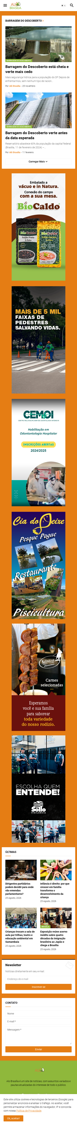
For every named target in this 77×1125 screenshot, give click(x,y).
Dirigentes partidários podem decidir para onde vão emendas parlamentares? (19, 888)
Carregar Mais (37, 161)
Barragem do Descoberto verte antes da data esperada (36, 135)
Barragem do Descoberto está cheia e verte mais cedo (37, 69)
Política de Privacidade (28, 1110)
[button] (5, 6)
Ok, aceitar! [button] (13, 1118)
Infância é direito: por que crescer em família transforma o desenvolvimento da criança (54, 890)
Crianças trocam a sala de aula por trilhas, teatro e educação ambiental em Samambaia (20, 936)
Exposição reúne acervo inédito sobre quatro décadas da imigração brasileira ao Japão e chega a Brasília (53, 938)
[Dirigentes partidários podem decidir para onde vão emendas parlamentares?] (21, 870)
